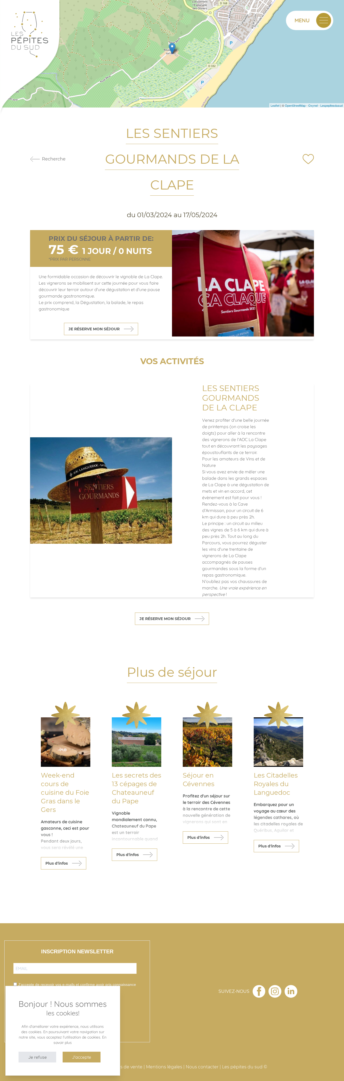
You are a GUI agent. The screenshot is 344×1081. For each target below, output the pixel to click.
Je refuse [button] (37, 1057)
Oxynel (313, 105)
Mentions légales (164, 1066)
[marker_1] (172, 48)
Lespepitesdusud (331, 105)
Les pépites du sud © (244, 1066)
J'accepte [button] (81, 1057)
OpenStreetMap (295, 105)
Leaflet (275, 105)
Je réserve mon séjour (94, 329)
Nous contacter (202, 1066)
